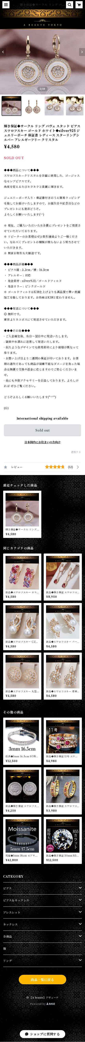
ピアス (7, 888)
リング (7, 961)
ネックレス (10, 924)
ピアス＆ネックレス (16, 900)
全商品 (7, 936)
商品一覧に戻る (42, 980)
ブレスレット (12, 912)
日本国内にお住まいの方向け (42, 442)
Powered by (38, 1003)
